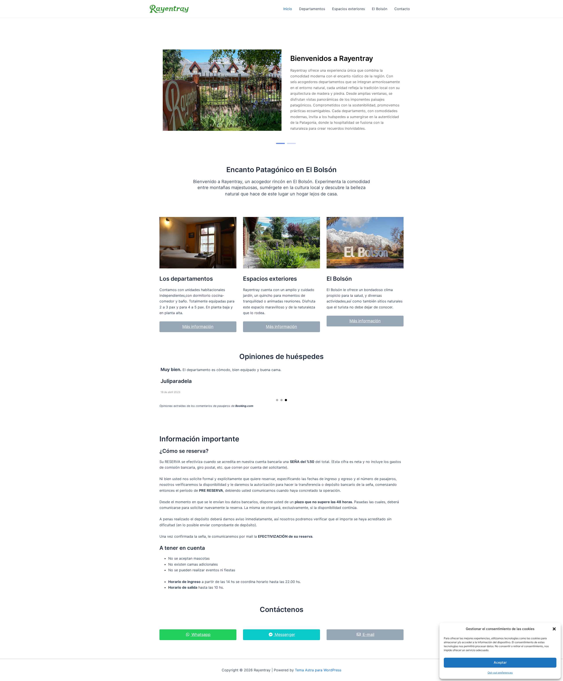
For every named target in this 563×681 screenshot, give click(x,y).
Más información (198, 326)
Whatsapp (200, 634)
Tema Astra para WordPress (318, 670)
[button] (554, 629)
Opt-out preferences (500, 672)
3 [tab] (286, 400)
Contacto (402, 9)
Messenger (284, 634)
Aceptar (500, 662)
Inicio (287, 9)
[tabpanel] (281, 90)
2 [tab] (291, 143)
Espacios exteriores (348, 9)
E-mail (368, 634)
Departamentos (312, 9)
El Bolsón (379, 9)
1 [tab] (280, 143)
